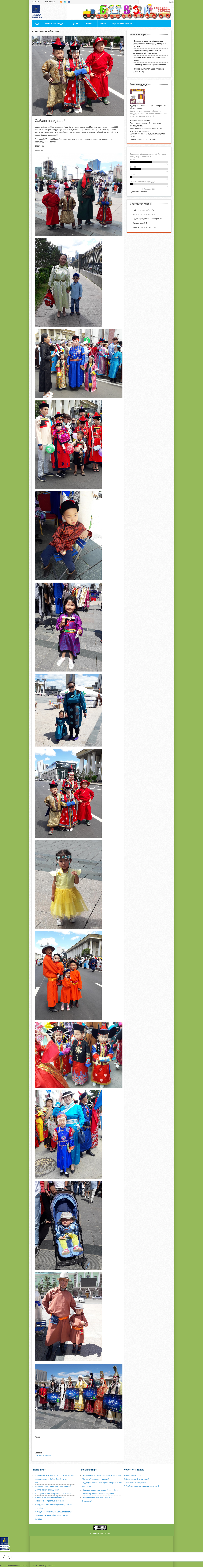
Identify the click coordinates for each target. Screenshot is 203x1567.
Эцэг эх (74, 24)
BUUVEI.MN (94, 1533)
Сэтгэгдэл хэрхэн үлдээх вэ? (135, 1483)
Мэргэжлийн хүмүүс (54, 24)
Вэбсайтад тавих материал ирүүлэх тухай (141, 1486)
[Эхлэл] (6, 1551)
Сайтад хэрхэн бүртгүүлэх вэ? (136, 1479)
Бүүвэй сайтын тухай (132, 1476)
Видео (103, 24)
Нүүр (37, 24)
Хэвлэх (89, 24)
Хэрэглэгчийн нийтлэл (122, 24)
